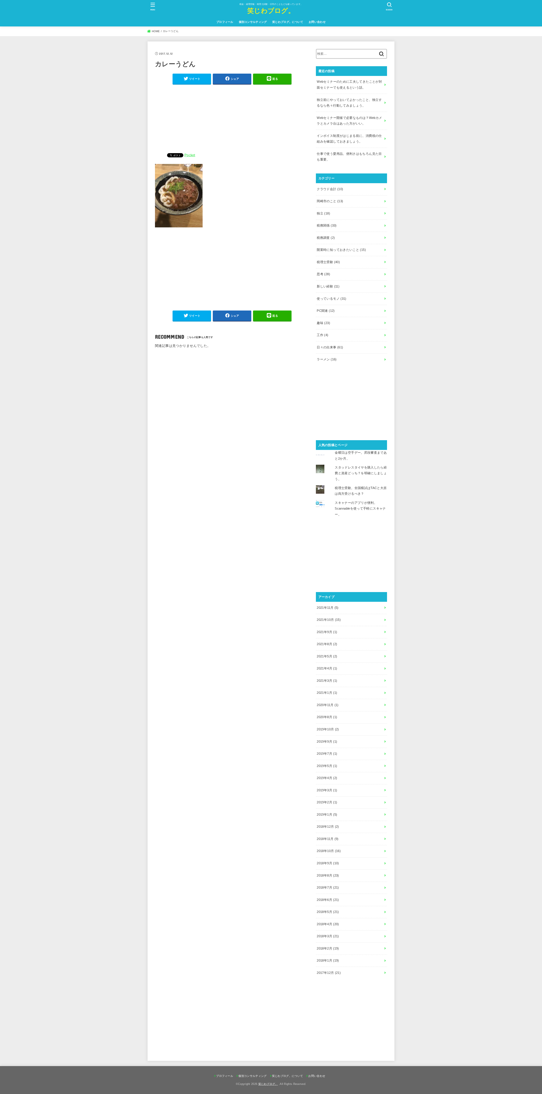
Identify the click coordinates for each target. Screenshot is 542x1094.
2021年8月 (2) (327, 644)
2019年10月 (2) (328, 729)
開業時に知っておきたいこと (341, 250)
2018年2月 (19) (328, 948)
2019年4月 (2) (327, 778)
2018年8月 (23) (328, 875)
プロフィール (224, 21)
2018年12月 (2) (328, 826)
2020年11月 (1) (327, 705)
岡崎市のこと (330, 201)
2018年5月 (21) (328, 912)
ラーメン (326, 359)
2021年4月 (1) (327, 668)
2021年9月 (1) (327, 632)
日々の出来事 (330, 347)
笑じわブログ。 (271, 10)
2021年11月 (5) (327, 607)
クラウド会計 (330, 189)
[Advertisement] (232, 117)
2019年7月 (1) (327, 753)
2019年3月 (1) (327, 790)
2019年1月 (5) (327, 814)
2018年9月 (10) (328, 863)
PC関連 (326, 310)
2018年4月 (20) (328, 924)
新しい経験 (328, 286)
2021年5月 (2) (327, 656)
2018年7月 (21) (328, 887)
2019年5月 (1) (327, 766)
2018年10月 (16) (329, 851)
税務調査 (326, 237)
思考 (323, 274)
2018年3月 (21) (328, 936)
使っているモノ (331, 298)
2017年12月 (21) (329, 972)
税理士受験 (328, 262)
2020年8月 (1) (327, 717)
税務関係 (326, 225)
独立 (323, 213)
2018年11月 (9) (327, 839)
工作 (322, 335)
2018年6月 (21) (328, 900)
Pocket (189, 155)
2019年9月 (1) (327, 741)
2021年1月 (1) (327, 692)
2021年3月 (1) (327, 680)
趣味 (323, 323)
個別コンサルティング (253, 21)
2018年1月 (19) (328, 960)
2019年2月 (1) (327, 802)
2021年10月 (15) (329, 619)
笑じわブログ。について (287, 21)
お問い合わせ (317, 21)
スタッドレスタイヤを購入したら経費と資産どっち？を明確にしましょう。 (361, 473)
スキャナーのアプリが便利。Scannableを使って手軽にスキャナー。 (360, 508)
